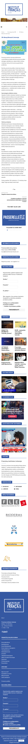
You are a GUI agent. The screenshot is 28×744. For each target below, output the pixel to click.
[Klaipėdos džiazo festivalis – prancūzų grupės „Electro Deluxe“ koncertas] (21, 357)
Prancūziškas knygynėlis (7, 578)
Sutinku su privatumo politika (12, 306)
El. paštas (6, 290)
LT (3, 618)
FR (2, 618)
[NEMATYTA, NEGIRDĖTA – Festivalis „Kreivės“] (7, 324)
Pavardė (6, 285)
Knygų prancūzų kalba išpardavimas (6, 363)
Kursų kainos (4, 663)
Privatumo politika (5, 681)
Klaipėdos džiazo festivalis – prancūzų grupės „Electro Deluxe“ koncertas (20, 365)
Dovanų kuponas (5, 661)
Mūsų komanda (5, 675)
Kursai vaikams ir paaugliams (8, 648)
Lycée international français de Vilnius (10, 575)
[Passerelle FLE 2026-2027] (14, 218)
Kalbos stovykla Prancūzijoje (8, 657)
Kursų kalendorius (5, 642)
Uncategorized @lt (11, 32)
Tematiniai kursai (5, 650)
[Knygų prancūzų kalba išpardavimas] (7, 357)
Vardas (5, 279)
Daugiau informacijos (14, 742)
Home (2, 32)
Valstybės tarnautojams (7, 655)
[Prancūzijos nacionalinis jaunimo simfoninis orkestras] (21, 341)
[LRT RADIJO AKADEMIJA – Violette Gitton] (7, 341)
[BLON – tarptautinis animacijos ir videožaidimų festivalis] (21, 324)
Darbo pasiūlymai (5, 677)
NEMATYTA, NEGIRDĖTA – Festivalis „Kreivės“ (6, 332)
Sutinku (21, 740)
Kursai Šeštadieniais (6, 646)
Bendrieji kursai (5, 644)
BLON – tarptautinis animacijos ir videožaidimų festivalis (20, 333)
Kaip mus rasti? (5, 671)
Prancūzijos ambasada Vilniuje (8, 573)
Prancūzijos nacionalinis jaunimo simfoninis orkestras (20, 349)
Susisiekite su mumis (6, 673)
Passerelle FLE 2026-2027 (14, 227)
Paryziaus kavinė (5, 576)
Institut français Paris (6, 580)
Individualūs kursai (5, 651)
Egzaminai (3, 659)
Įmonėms (3, 653)
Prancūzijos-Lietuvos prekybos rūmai (10, 582)
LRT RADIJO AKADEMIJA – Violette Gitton (5, 349)
